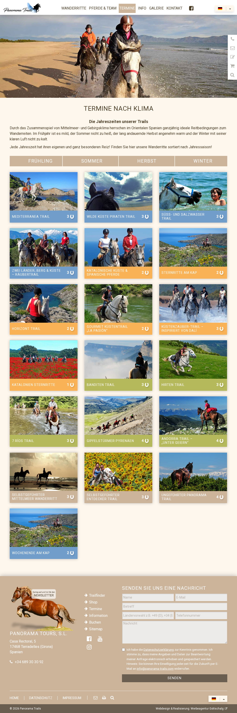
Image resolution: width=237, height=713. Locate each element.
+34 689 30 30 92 (29, 662)
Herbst (146, 161)
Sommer (92, 161)
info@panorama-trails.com (155, 668)
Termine (95, 609)
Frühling (40, 161)
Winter (202, 161)
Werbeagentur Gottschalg (207, 708)
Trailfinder (97, 595)
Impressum (71, 698)
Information (98, 615)
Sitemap (96, 629)
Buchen (95, 622)
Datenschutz (40, 698)
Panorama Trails (30, 708)
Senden (174, 678)
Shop (93, 602)
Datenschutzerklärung (158, 649)
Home (14, 698)
